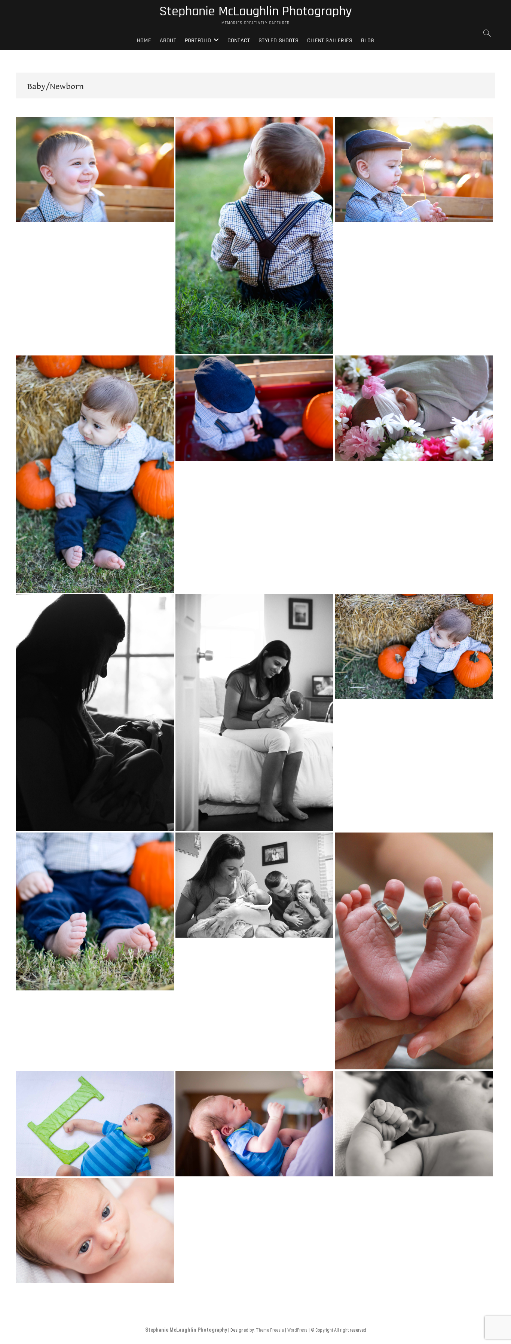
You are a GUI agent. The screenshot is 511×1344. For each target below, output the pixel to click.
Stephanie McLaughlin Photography (255, 11)
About (168, 41)
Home (144, 41)
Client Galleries (329, 41)
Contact (238, 41)
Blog (367, 41)
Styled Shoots (278, 41)
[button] (95, 169)
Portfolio (198, 41)
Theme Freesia (270, 1330)
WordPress (297, 1330)
